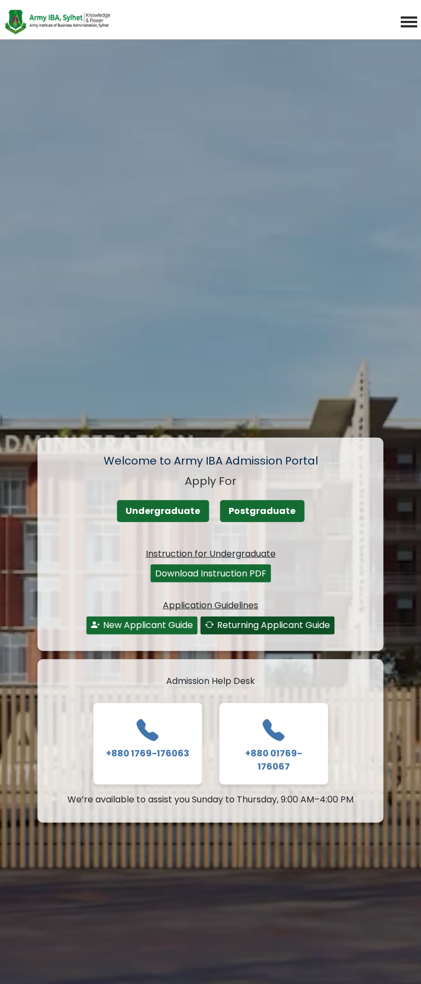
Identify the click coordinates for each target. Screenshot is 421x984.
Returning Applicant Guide (273, 625)
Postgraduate (262, 511)
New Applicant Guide (148, 625)
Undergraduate (163, 511)
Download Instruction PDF (210, 573)
